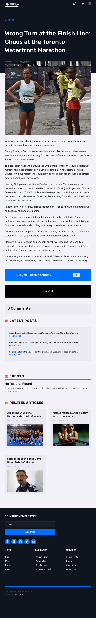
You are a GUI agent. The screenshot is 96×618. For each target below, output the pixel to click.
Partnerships (41, 561)
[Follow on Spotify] (14, 541)
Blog (7, 557)
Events (8, 565)
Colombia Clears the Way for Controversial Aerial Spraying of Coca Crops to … (43, 352)
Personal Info (72, 557)
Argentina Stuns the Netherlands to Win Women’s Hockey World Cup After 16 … (43, 333)
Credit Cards (71, 565)
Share (46, 291)
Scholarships (41, 565)
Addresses (71, 569)
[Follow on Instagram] (20, 541)
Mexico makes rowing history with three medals (70, 414)
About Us (9, 569)
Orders (69, 561)
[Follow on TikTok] (27, 541)
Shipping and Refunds (45, 569)
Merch (8, 561)
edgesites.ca (18, 594)
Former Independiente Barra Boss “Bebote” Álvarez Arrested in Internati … (24, 460)
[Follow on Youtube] (33, 541)
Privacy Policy (42, 557)
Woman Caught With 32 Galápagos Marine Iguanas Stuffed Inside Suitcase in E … (44, 342)
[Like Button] (76, 275)
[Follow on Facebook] (7, 541)
